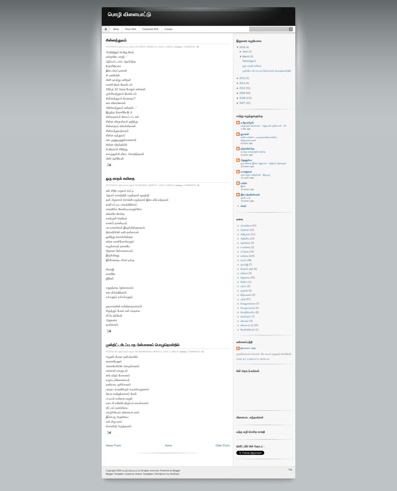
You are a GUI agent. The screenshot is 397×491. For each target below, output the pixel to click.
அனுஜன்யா (246, 160)
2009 (242, 93)
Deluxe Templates (144, 474)
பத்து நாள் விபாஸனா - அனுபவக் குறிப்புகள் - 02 (263, 125)
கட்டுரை (244, 251)
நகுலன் (244, 290)
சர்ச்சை (244, 273)
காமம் (243, 260)
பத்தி (242, 299)
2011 (242, 83)
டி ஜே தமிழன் (247, 122)
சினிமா (244, 281)
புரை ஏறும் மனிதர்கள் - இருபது (255, 175)
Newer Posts (113, 445)
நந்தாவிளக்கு (247, 148)
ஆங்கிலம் (245, 242)
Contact (168, 29)
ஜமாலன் (245, 134)
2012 (242, 78)
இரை (243, 186)
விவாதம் (244, 320)
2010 (242, 88)
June (245, 51)
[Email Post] (108, 164)
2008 (242, 98)
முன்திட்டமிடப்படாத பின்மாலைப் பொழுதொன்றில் (142, 345)
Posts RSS (130, 29)
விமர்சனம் (245, 316)
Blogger (176, 470)
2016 (242, 47)
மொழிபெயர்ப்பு (247, 312)
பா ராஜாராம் (246, 171)
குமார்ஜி (244, 264)
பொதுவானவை (248, 303)
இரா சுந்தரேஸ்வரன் (250, 194)
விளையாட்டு (246, 325)
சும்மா (243, 286)
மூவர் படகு (246, 197)
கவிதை (178, 47)
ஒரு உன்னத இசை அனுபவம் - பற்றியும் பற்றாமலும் (263, 163)
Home (106, 29)
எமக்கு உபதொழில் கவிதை (253, 151)
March (246, 56)
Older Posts (223, 445)
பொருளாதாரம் (247, 307)
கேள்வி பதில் (246, 268)
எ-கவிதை (245, 247)
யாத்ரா (244, 183)
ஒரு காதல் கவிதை (120, 178)
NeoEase (174, 474)
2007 (242, 103)
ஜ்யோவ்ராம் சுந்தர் (248, 348)
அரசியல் (244, 229)
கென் (243, 206)
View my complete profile (252, 359)
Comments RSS (150, 29)
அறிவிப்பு (244, 238)
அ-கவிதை (245, 225)
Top (290, 469)
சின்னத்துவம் (116, 40)
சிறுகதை (245, 277)
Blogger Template (114, 474)
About (116, 29)
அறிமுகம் (245, 234)
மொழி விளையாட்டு (129, 14)
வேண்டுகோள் (247, 329)
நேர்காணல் (246, 294)
